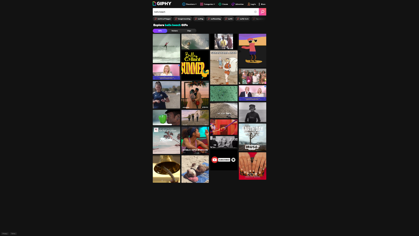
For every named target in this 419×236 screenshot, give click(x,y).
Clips (189, 31)
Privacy (5, 233)
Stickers (175, 31)
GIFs (160, 31)
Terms (13, 233)
